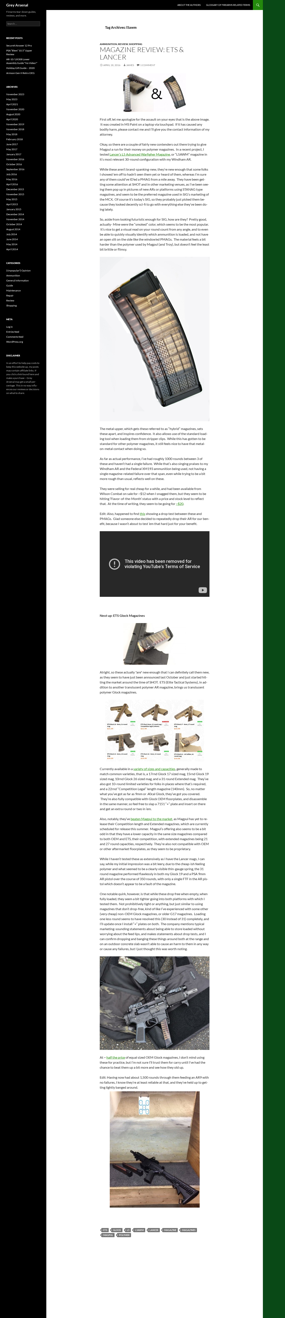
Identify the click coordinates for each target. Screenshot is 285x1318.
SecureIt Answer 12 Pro (19, 45)
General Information (17, 280)
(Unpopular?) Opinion (18, 270)
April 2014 (12, 249)
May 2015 (11, 199)
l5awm (139, 1230)
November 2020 (15, 109)
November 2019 (15, 124)
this (142, 514)
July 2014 (11, 234)
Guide (9, 285)
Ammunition (108, 44)
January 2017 (13, 154)
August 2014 (13, 229)
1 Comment (147, 65)
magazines (188, 1230)
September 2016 (15, 169)
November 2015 (15, 194)
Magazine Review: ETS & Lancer (142, 53)
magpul (108, 1235)
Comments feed (14, 336)
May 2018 (11, 134)
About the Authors (189, 5)
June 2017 (12, 144)
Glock (117, 1230)
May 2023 (11, 99)
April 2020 (12, 119)
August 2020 (13, 114)
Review (123, 44)
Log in (9, 326)
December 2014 (15, 214)
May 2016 (11, 179)
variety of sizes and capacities (154, 769)
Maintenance (13, 290)
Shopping (135, 44)
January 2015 (13, 209)
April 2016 (12, 184)
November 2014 (15, 219)
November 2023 (15, 94)
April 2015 (12, 204)
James (130, 65)
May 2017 (11, 149)
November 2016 (15, 159)
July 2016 (11, 174)
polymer (124, 1235)
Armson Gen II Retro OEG (20, 73)
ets (105, 1230)
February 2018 (14, 139)
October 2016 (14, 164)
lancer (154, 1230)
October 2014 (14, 224)
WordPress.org (14, 341)
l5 (128, 1230)
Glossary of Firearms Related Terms (228, 5)
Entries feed (12, 331)
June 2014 (12, 239)
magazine (170, 1230)
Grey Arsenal (17, 5)
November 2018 (15, 129)
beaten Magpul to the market (151, 819)
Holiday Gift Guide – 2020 (20, 68)
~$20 (179, 504)
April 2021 (12, 104)
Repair (10, 295)
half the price (115, 1057)
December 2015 (15, 189)
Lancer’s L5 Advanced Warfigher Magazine (140, 154)
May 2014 (11, 244)
